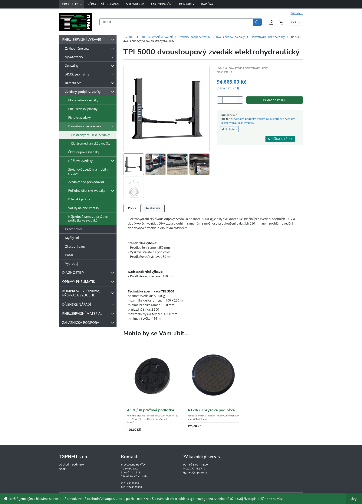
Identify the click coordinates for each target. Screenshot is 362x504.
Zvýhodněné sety (77, 48)
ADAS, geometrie (77, 74)
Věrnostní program (103, 4)
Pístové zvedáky (79, 117)
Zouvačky (71, 66)
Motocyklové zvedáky (83, 100)
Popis (132, 208)
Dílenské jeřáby (79, 199)
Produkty (70, 4)
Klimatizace (73, 83)
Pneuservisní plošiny (82, 109)
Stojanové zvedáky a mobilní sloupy (88, 171)
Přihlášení (297, 13)
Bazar (69, 255)
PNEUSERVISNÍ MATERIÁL (82, 313)
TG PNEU (128, 37)
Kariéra (207, 4)
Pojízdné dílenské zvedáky (86, 191)
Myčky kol (72, 238)
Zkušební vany (75, 246)
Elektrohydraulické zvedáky (268, 37)
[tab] (132, 208)
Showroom (135, 4)
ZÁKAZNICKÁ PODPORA (80, 322)
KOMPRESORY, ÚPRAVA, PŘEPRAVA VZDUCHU (81, 293)
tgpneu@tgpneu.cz (195, 472)
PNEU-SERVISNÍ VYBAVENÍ (156, 37)
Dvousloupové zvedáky (230, 37)
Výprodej (71, 264)
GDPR (62, 469)
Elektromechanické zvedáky (90, 143)
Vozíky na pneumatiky (83, 208)
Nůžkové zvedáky (80, 161)
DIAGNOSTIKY (73, 272)
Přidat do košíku (274, 100)
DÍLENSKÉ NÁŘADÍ (76, 304)
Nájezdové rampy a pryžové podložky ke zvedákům (88, 219)
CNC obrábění (161, 4)
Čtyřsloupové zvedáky (83, 152)
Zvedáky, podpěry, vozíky (194, 37)
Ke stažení (152, 208)
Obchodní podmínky (71, 464)
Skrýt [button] (354, 499)
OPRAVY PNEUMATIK (78, 281)
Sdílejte (230, 129)
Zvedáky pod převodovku (86, 182)
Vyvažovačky (74, 57)
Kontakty (186, 4)
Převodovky (73, 229)
